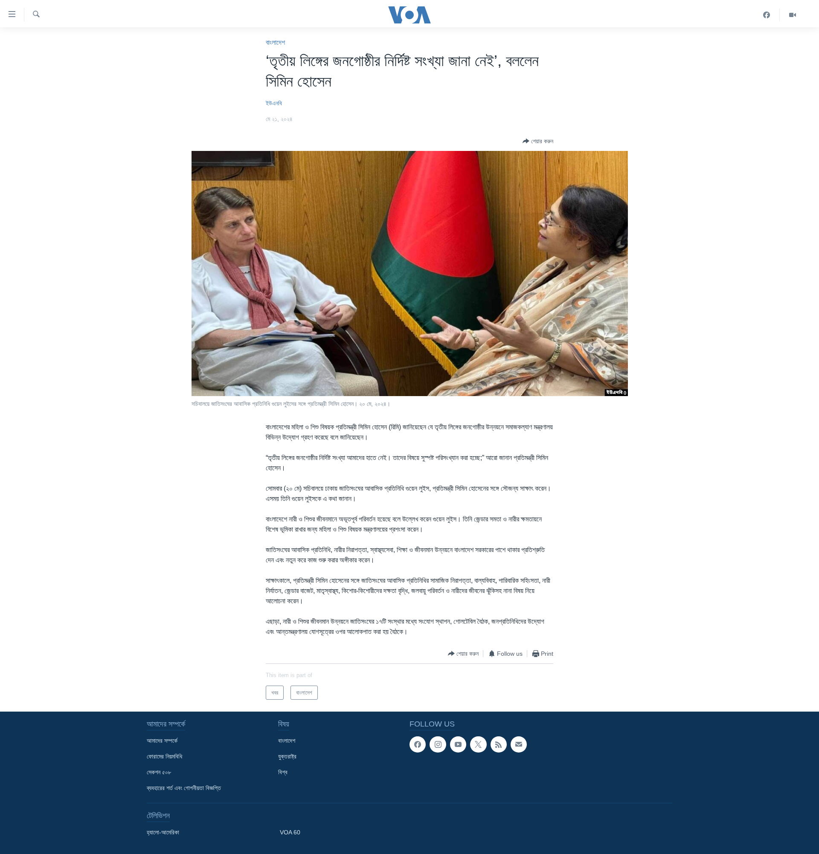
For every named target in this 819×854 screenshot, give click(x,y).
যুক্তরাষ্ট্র (287, 756)
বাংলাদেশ (275, 42)
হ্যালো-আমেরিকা (163, 832)
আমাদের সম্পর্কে (162, 740)
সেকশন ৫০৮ (159, 772)
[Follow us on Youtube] (458, 744)
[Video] (792, 15)
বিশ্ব (283, 772)
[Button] (538, 141)
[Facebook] (767, 15)
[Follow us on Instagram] (438, 744)
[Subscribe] (519, 744)
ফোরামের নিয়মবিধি (164, 756)
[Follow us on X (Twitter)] (478, 744)
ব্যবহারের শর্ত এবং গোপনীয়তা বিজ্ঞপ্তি (184, 788)
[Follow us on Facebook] (418, 744)
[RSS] (499, 744)
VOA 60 (290, 832)
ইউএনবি (274, 103)
